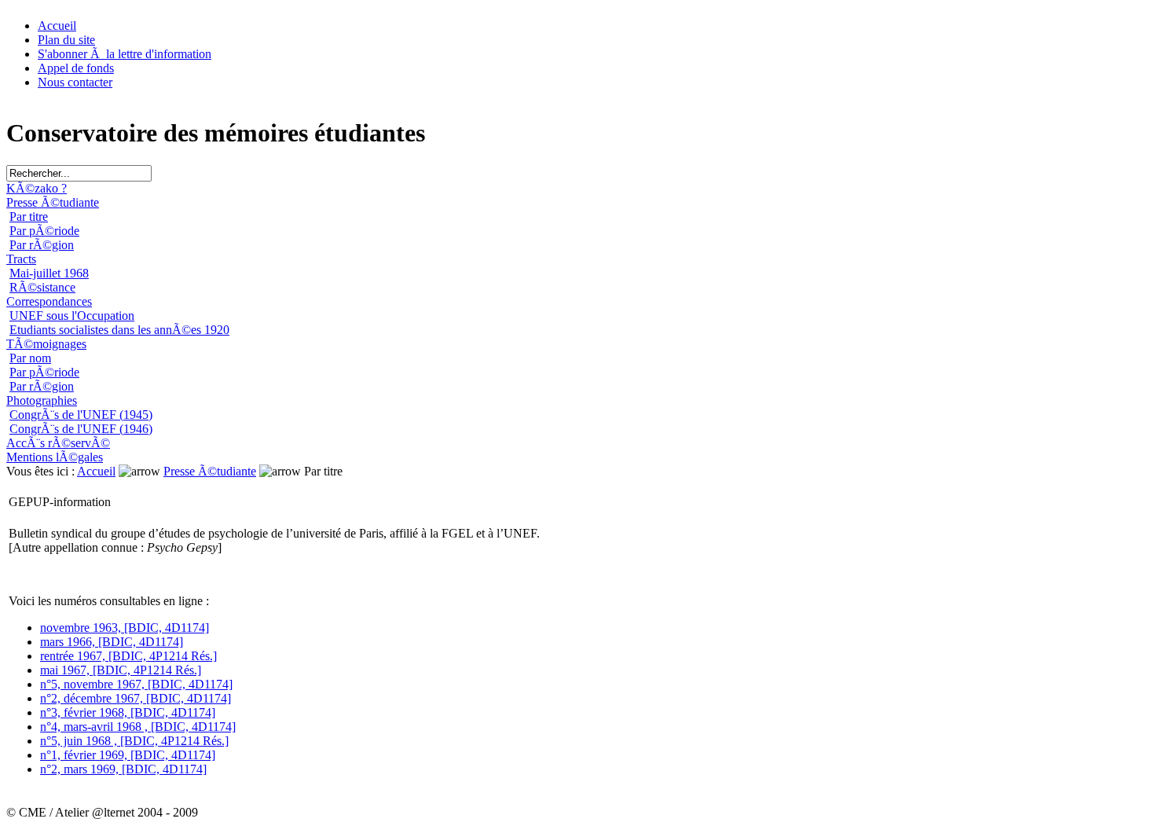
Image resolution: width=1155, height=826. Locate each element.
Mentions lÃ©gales (54, 457)
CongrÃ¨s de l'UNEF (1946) (80, 428)
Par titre (28, 216)
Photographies (41, 400)
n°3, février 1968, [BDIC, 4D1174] (127, 712)
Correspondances (49, 301)
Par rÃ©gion (41, 244)
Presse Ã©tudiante (52, 202)
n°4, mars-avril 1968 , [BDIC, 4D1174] (138, 726)
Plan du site (66, 39)
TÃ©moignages (46, 344)
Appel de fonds (76, 68)
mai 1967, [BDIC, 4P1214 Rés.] (120, 670)
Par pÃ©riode (44, 230)
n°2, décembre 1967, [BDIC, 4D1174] (135, 698)
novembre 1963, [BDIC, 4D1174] (124, 627)
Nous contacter (75, 82)
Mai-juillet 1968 (49, 273)
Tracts (21, 259)
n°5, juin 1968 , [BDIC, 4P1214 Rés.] (134, 740)
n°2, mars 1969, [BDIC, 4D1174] (123, 769)
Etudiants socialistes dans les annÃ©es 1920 (119, 329)
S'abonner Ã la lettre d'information (124, 54)
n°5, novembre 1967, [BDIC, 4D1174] (136, 684)
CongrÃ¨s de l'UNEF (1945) (80, 414)
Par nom (30, 358)
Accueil (57, 25)
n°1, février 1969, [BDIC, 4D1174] (127, 755)
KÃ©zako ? (36, 188)
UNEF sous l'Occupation (71, 315)
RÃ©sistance (42, 287)
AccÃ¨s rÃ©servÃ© (58, 443)
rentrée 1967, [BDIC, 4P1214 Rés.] (128, 656)
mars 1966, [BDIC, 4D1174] (111, 641)
